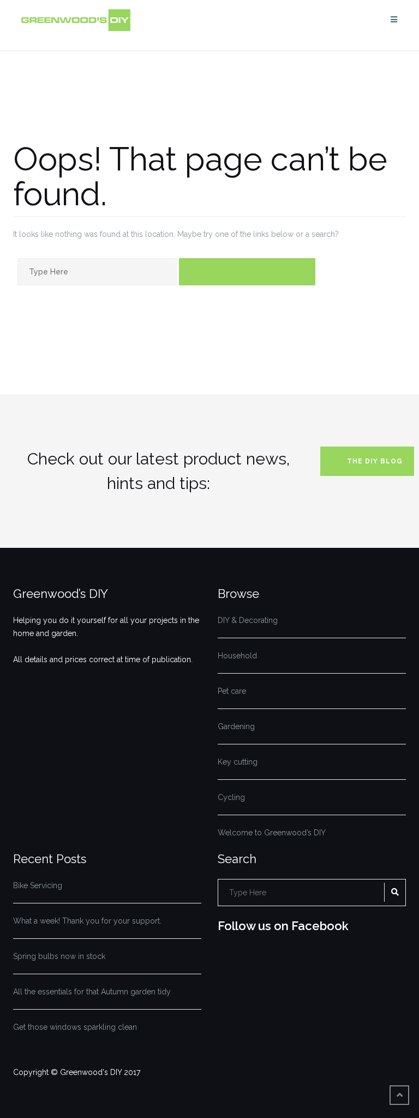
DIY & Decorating (248, 620)
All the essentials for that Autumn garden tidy (92, 991)
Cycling (231, 797)
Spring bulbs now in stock (59, 956)
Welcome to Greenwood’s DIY (272, 832)
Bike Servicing (37, 885)
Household (237, 655)
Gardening (236, 726)
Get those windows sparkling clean (75, 1027)
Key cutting (238, 761)
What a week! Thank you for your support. (87, 921)
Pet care (232, 691)
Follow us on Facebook (283, 926)
